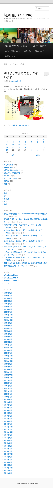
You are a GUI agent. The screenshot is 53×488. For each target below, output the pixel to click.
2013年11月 (8, 454)
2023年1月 (8, 372)
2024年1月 (8, 353)
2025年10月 (8, 320)
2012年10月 (8, 467)
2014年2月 (8, 448)
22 (37, 147)
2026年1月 (8, 312)
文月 (5, 196)
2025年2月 (8, 342)
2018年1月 (8, 424)
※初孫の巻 (8, 167)
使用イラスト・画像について (34, 51)
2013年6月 (8, 462)
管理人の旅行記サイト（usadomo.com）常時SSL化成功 (25, 213)
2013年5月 (8, 465)
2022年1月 (8, 383)
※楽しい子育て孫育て (12, 173)
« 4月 (12, 155)
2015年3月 (8, 443)
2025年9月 (8, 323)
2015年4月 (8, 440)
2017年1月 (8, 429)
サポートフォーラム (11, 280)
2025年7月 (8, 328)
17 (7, 147)
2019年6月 (8, 399)
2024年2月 (8, 350)
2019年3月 (8, 407)
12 (19, 144)
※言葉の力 (8, 175)
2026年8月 (8, 293)
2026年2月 (8, 309)
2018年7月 (8, 413)
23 (44, 147)
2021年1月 (8, 391)
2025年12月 (8, 314)
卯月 (5, 204)
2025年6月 (8, 331)
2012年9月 (8, 470)
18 (13, 147)
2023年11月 (8, 358)
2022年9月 (8, 380)
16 (44, 144)
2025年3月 (8, 339)
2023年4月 (8, 369)
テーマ (6, 283)
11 (13, 144)
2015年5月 (8, 437)
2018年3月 (8, 418)
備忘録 (14, 125)
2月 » (38, 155)
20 (25, 147)
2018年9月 (8, 410)
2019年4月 (8, 405)
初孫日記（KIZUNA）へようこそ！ (17, 46)
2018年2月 (8, 421)
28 (31, 150)
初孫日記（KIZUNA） (19, 15)
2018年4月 (8, 416)
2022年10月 (8, 377)
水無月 (6, 198)
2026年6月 (8, 298)
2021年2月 (8, 388)
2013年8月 (8, 456)
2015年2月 (8, 446)
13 (25, 144)
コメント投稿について (12, 51)
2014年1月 (8, 451)
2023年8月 (8, 366)
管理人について (10, 56)
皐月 (5, 201)
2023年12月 (8, 355)
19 (19, 147)
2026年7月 (8, 295)
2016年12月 (8, 432)
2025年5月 (8, 334)
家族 (5, 183)
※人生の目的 (8, 164)
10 (7, 144)
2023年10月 (8, 361)
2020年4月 (8, 394)
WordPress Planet (11, 275)
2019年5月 (8, 402)
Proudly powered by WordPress (26, 483)
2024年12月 (8, 347)
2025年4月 (8, 336)
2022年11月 (8, 375)
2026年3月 (8, 306)
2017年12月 (8, 426)
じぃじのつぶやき (10, 178)
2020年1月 (8, 396)
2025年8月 (8, 325)
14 (31, 144)
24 (7, 150)
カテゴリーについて (39, 46)
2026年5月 (8, 301)
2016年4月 (8, 435)
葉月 (5, 193)
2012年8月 (8, 473)
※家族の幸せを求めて (12, 170)
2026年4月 (8, 303)
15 (37, 144)
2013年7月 (8, 459)
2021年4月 (8, 385)
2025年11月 (8, 317)
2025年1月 (8, 344)
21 (31, 147)
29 (37, 150)
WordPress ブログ (11, 278)
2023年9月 (8, 364)
